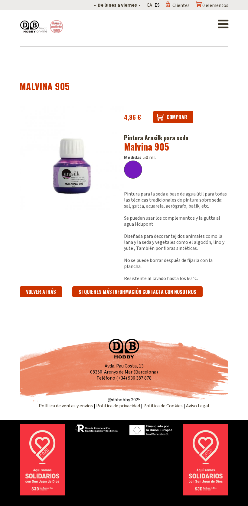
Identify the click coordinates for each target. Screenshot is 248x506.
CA (149, 5)
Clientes (181, 5)
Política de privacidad (118, 406)
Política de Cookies (163, 406)
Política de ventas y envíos (66, 406)
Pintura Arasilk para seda (156, 137)
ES (157, 5)
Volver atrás (41, 291)
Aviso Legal (197, 406)
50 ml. (149, 157)
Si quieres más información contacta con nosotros (137, 291)
